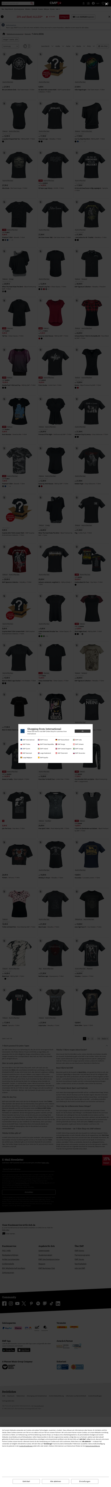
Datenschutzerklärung (92, 1446)
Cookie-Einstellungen (26, 1446)
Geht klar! (26, 1481)
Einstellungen (84, 1481)
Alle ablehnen (55, 1481)
